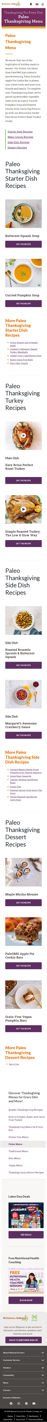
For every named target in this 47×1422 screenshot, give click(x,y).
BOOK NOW (26, 1300)
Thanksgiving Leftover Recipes (26, 1172)
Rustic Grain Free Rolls (21, 359)
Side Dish (11, 643)
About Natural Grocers (13, 1352)
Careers (7, 1390)
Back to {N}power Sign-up (23, 1340)
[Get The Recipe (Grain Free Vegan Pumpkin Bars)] (23, 994)
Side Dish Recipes (18, 142)
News (5, 1382)
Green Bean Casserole (20, 776)
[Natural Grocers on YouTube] (35, 1403)
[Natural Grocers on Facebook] (12, 1403)
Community (8, 1375)
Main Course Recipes (20, 136)
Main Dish (12, 458)
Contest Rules (8, 1419)
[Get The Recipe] (23, 509)
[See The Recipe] (23, 213)
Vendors (7, 1367)
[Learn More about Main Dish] (23, 435)
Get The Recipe (23, 543)
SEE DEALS (26, 1234)
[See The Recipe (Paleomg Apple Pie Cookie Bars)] (23, 931)
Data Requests (33, 1416)
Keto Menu (15, 1158)
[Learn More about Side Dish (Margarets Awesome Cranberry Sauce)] (23, 694)
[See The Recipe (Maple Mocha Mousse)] (23, 872)
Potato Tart (15, 786)
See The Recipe (23, 244)
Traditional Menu (18, 1151)
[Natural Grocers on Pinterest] (27, 1403)
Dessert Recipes (17, 147)
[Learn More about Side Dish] (23, 620)
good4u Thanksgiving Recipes (26, 1109)
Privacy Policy (20, 1416)
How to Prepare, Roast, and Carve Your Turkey (27, 1118)
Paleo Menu (15, 1144)
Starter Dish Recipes (20, 131)
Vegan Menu (16, 1165)
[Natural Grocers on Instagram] (20, 1403)
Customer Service (11, 1360)
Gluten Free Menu (19, 1137)
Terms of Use (20, 1419)
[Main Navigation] (42, 4)
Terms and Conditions (35, 1419)
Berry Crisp (14, 1064)
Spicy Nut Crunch (19, 363)
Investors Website (12, 1397)
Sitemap (10, 1416)
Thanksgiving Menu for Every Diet (26, 1128)
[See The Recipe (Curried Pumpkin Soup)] (23, 273)
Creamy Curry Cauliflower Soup (25, 355)
